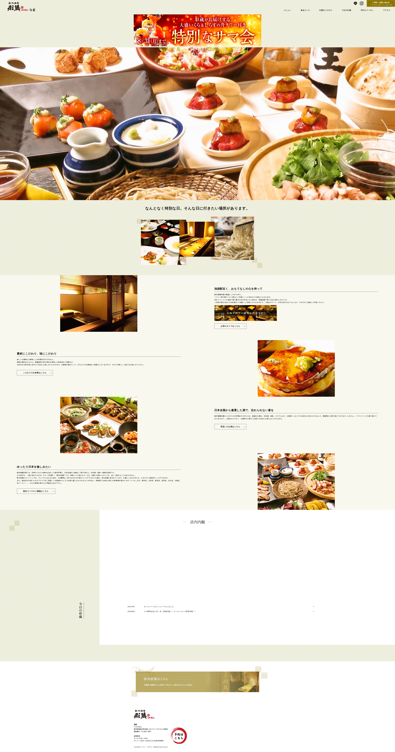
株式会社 (156, 747)
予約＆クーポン (367, 10)
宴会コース (305, 10)
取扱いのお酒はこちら (230, 427)
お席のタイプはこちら (230, 326)
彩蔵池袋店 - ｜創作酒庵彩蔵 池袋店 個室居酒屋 (23, 6)
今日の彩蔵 (346, 10)
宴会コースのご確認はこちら (36, 491)
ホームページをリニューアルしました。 (159, 606)
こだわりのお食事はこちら (35, 373)
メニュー (287, 10)
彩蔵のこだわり (325, 10)
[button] (2, 124)
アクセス (386, 10)
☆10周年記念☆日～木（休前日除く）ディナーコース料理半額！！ (170, 611)
